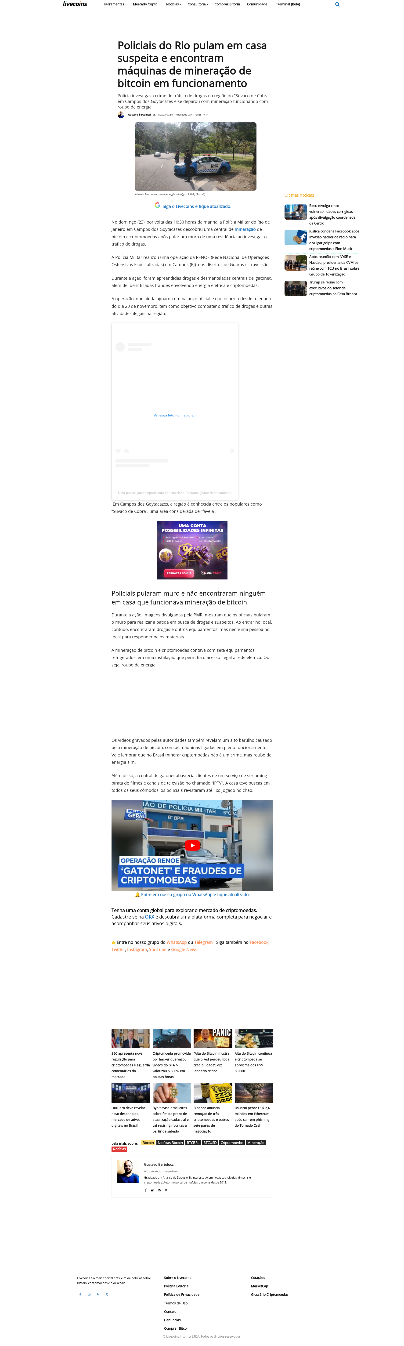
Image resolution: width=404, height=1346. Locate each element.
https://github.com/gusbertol (161, 1171)
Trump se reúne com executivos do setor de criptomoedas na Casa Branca (333, 288)
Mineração (255, 1142)
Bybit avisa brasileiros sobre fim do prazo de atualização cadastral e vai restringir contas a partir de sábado (171, 1119)
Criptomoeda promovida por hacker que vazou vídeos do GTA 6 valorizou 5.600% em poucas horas (172, 1065)
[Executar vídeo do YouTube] (192, 845)
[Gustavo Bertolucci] (122, 114)
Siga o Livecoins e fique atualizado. (197, 206)
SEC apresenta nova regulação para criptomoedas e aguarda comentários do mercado (131, 1065)
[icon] (337, 4)
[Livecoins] (75, 5)
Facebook (259, 942)
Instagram (137, 949)
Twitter (118, 949)
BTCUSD (210, 1142)
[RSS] (98, 1294)
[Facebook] (146, 1189)
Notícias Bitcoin (170, 1142)
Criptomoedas (232, 1142)
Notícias (119, 1149)
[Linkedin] (152, 1189)
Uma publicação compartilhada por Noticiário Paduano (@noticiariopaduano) (175, 493)
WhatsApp (177, 942)
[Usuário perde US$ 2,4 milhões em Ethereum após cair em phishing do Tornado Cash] (254, 1093)
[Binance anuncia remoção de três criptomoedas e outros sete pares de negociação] (213, 1093)
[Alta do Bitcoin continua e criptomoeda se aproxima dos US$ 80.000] (254, 1038)
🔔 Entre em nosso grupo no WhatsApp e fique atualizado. (192, 894)
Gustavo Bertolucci (139, 114)
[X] (166, 1189)
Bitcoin (148, 1142)
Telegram (203, 942)
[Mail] (159, 1189)
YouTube (157, 949)
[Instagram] (89, 1294)
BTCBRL (193, 1142)
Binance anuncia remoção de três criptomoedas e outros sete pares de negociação (211, 1119)
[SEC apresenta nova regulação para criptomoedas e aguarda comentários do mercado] (131, 1038)
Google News (184, 949)
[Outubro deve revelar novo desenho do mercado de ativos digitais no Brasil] (131, 1093)
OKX (149, 917)
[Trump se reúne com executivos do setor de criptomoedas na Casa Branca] (296, 288)
